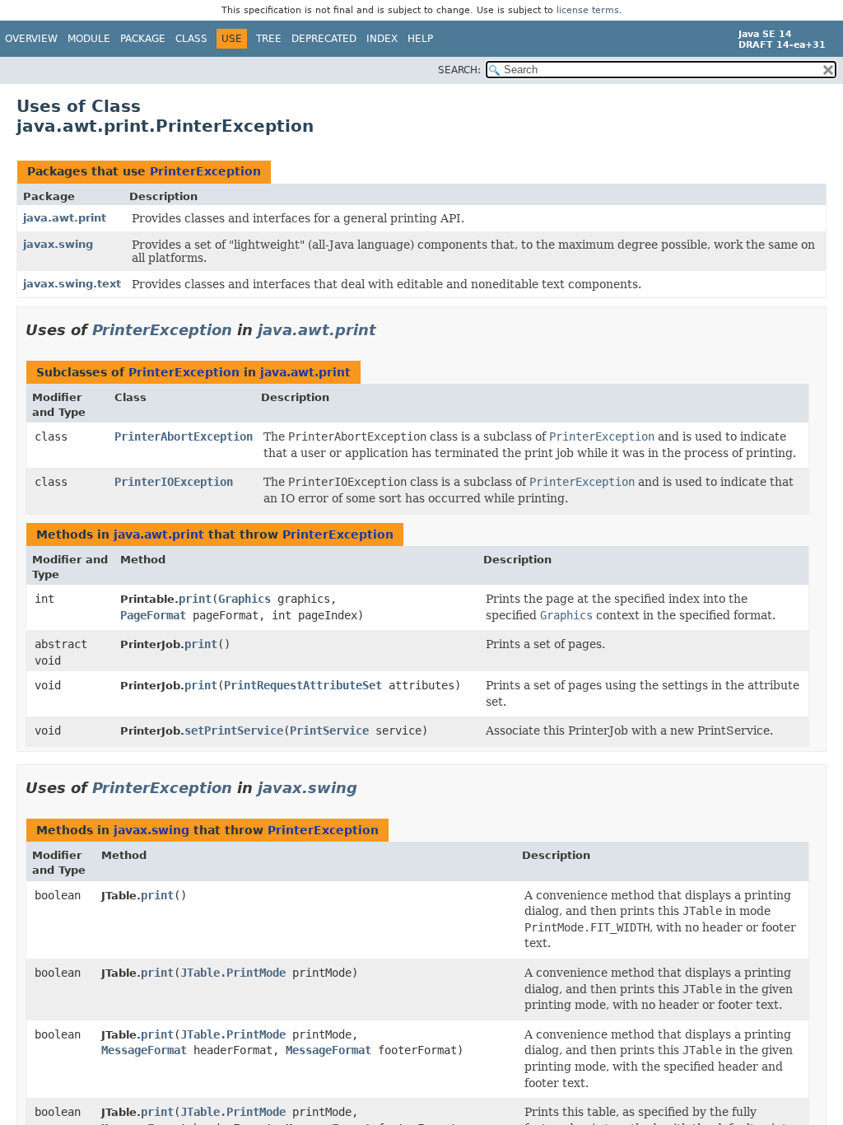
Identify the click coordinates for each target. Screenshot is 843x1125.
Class (191, 38)
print (195, 598)
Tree (269, 38)
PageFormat (153, 615)
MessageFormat (144, 1050)
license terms (588, 10)
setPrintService (233, 730)
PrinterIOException (173, 481)
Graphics (244, 598)
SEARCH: (459, 70)
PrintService (329, 730)
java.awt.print (64, 218)
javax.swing (58, 244)
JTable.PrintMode (233, 972)
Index (382, 38)
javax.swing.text (72, 284)
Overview (31, 38)
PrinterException (205, 171)
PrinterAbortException (183, 436)
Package (142, 38)
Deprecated (323, 38)
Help (420, 38)
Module (89, 38)
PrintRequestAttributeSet (303, 685)
